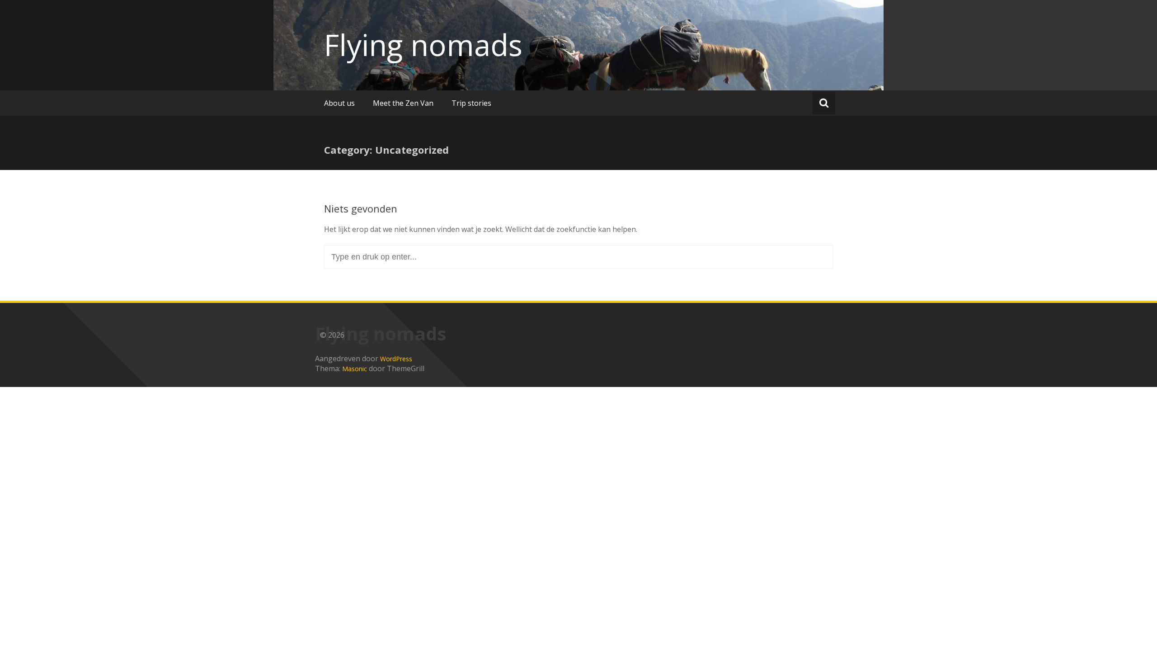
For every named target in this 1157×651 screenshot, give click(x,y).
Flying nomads (423, 45)
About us (339, 103)
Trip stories (471, 103)
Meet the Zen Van (403, 103)
